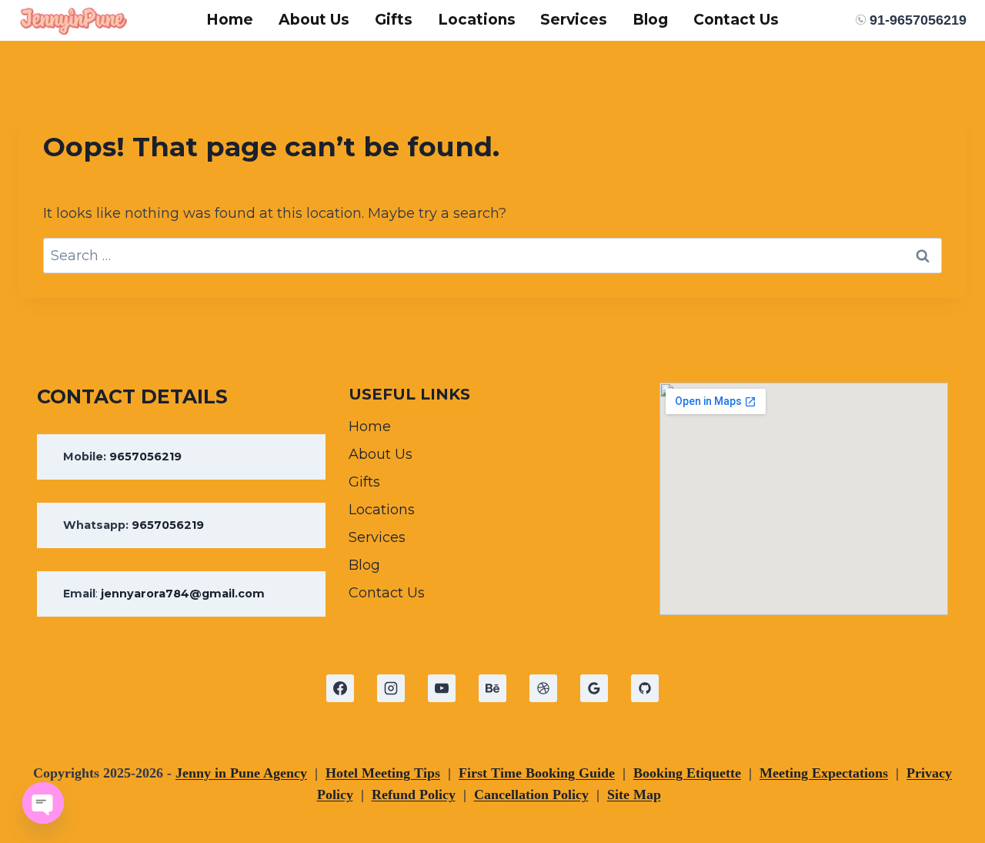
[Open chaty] (43, 803)
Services (573, 19)
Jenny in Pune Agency (241, 773)
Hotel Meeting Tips (383, 773)
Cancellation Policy (531, 794)
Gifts (393, 19)
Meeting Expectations (824, 773)
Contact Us (736, 19)
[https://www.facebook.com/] (340, 688)
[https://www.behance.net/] (492, 688)
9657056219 (145, 456)
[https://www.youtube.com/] (442, 688)
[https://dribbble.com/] (543, 688)
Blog (650, 19)
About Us (314, 19)
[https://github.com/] (645, 688)
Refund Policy (414, 794)
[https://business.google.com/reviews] (594, 688)
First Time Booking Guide (537, 773)
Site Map (634, 794)
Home (229, 19)
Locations (477, 19)
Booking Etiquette (687, 773)
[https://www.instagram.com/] (391, 688)
